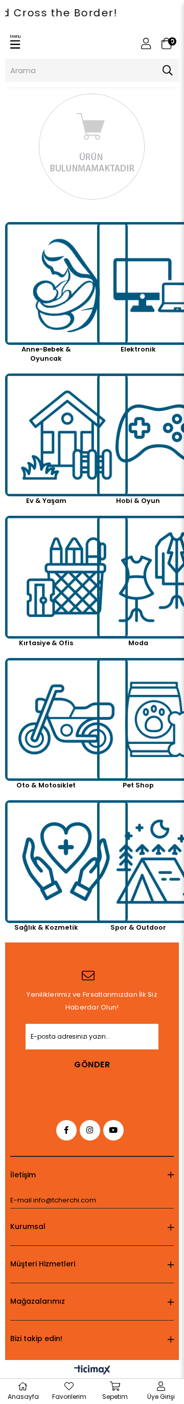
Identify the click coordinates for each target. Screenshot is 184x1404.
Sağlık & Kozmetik (46, 927)
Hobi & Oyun (138, 500)
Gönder (92, 1064)
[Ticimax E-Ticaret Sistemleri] (92, 1370)
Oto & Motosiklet (46, 785)
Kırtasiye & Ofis (46, 643)
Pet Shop (138, 785)
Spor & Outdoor (138, 927)
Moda (138, 643)
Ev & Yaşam (46, 500)
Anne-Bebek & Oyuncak (46, 354)
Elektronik (138, 349)
